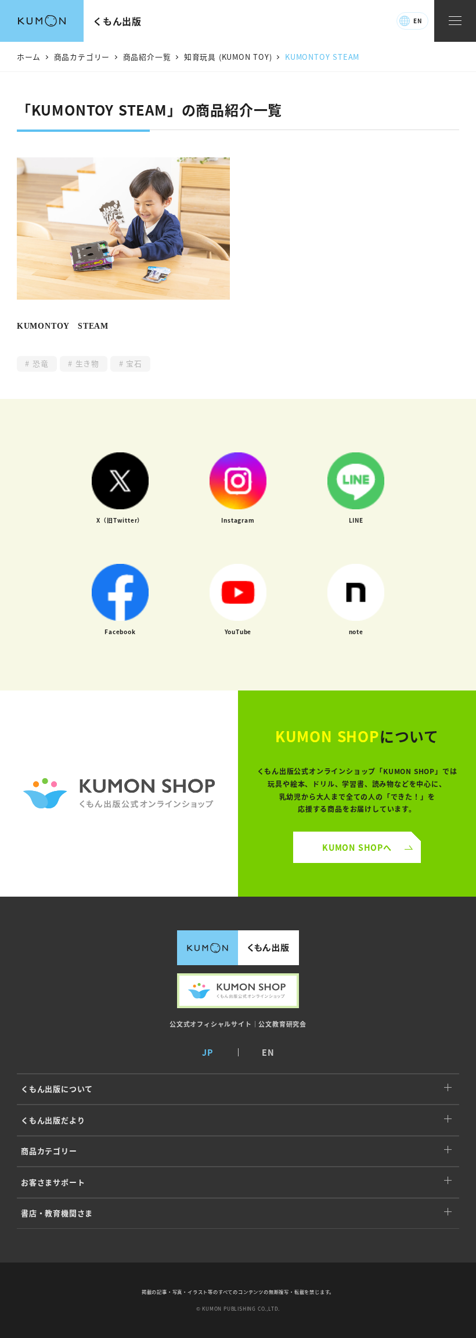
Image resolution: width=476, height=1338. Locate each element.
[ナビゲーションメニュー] (455, 21)
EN (417, 20)
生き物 (86, 363)
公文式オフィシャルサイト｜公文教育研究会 (238, 1023)
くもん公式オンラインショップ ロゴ (119, 793)
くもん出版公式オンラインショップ (238, 990)
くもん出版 (117, 21)
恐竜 (39, 363)
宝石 (132, 363)
